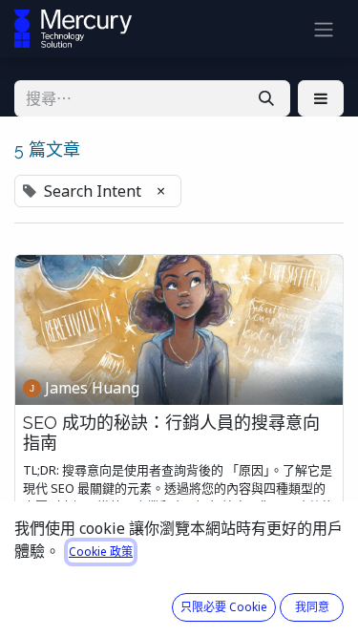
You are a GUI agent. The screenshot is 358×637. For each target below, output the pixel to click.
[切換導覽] (324, 29)
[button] (321, 98)
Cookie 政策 (101, 551)
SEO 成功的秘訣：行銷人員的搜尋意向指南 (171, 433)
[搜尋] (266, 98)
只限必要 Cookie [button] (223, 607)
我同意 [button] (312, 607)
